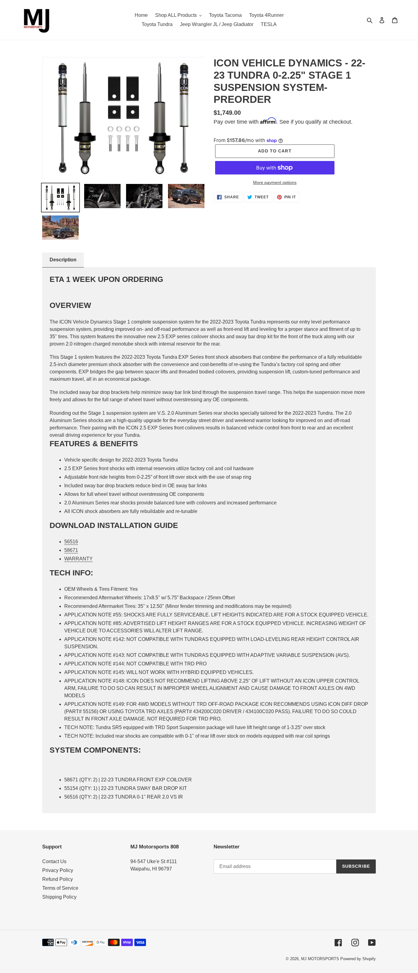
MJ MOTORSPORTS (320, 958)
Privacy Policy (57, 870)
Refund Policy (57, 879)
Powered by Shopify (358, 958)
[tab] (63, 260)
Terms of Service (60, 888)
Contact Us (54, 861)
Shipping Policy (59, 897)
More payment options (275, 182)
